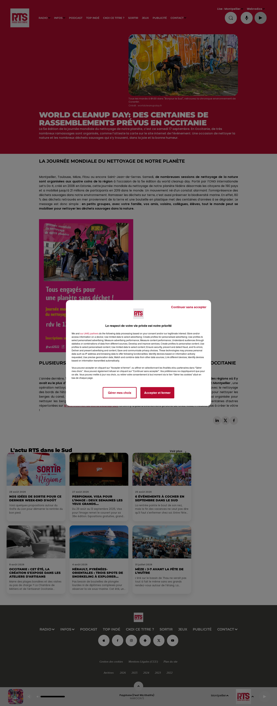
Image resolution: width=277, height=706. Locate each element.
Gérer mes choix (119, 392)
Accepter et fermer (157, 392)
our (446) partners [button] (89, 333)
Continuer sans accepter (188, 307)
